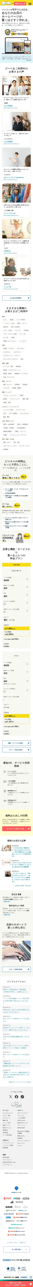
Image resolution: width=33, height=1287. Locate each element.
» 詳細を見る (6, 901)
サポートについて (22, 1113)
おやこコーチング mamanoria (14, 177)
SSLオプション (7, 1128)
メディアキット (7, 1165)
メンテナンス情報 (8, 1145)
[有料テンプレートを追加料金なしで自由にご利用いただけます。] (27, 611)
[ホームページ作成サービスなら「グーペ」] (9, 3)
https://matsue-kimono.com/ (10, 108)
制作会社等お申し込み (9, 1162)
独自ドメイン (6, 1125)
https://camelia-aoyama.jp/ (10, 253)
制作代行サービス (22, 1123)
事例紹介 (5, 1130)
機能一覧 (5, 1120)
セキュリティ (21, 1143)
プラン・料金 (6, 1115)
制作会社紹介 (21, 1128)
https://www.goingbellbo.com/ (11, 215)
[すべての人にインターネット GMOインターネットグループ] (14, 1277)
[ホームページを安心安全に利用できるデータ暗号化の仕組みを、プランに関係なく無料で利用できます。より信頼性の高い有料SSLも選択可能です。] (27, 681)
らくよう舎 (7, 287)
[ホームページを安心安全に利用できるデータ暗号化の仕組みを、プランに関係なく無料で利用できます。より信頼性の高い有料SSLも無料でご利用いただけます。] (27, 595)
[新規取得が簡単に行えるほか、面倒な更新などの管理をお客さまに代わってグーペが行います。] (27, 587)
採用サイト (23, 1242)
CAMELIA (7, 251)
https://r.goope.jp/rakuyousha (11, 289)
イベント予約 (6, 1123)
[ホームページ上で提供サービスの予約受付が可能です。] (27, 603)
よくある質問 (21, 1118)
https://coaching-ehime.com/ (11, 179)
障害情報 (5, 1148)
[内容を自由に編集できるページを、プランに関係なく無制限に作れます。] (27, 579)
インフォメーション (8, 1143)
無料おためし (19, 3)
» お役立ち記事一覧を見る (22, 885)
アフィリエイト (7, 1160)
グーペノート (21, 1125)
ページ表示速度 (7, 1135)
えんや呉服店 (8, 106)
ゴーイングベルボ (9, 213)
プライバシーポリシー (23, 1141)
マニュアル (20, 1115)
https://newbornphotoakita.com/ (11, 143)
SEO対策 (5, 1132)
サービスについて (8, 1113)
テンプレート (6, 1118)
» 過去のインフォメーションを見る (19, 1082)
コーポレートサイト (12, 1242)
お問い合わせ (21, 1120)
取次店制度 (6, 1157)
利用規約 (20, 1138)
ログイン (20, 1145)
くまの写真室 (8, 141)
